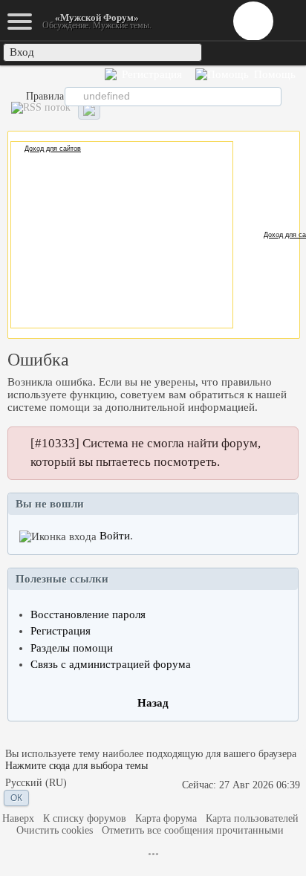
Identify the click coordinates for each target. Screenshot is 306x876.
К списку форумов (84, 818)
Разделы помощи (71, 648)
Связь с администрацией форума (110, 664)
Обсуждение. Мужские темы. (97, 21)
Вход (22, 52)
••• (153, 854)
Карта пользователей (252, 818)
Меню (253, 21)
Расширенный (292, 95)
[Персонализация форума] (89, 110)
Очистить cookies (54, 830)
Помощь (273, 74)
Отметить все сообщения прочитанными (193, 830)
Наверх (18, 818)
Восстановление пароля (88, 614)
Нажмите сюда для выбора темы (76, 765)
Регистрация (60, 631)
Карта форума (166, 818)
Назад (153, 703)
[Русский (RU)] (36, 783)
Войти (115, 536)
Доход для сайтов (53, 148)
